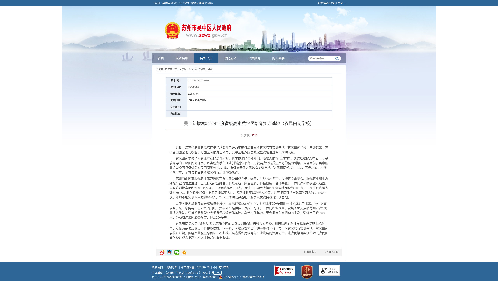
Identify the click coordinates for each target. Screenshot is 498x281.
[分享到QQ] (169, 254)
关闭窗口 (331, 251)
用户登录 (184, 3)
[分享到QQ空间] (184, 254)
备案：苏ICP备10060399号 (168, 277)
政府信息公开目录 (203, 69)
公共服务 (254, 58)
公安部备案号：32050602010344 (243, 277)
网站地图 (171, 267)
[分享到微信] (176, 254)
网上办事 (278, 58)
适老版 (209, 3)
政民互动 (230, 58)
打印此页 (310, 251)
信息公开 (206, 58)
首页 (161, 58)
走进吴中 (182, 58)
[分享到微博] (162, 254)
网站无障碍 (197, 3)
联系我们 (157, 267)
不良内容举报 (221, 267)
